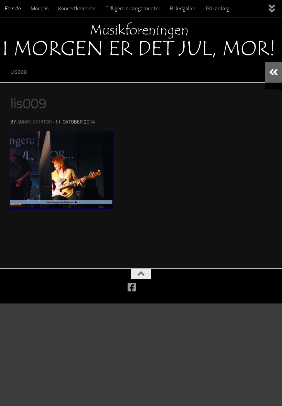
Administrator (34, 122)
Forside (13, 8)
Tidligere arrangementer (133, 8)
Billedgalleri (183, 8)
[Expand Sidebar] (273, 72)
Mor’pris (39, 8)
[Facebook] (132, 287)
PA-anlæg (217, 8)
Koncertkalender (77, 8)
